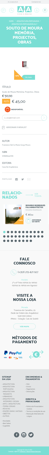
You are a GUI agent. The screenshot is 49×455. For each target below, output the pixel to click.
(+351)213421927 (28, 272)
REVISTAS (6, 409)
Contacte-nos (36, 2)
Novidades (6, 421)
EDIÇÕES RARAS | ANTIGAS (12, 411)
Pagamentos (30, 389)
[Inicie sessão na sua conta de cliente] (36, 10)
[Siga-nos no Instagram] (23, 435)
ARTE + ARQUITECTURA (11, 404)
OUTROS (6, 416)
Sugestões (6, 426)
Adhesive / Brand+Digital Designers (30, 451)
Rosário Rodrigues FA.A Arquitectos (35, 206)
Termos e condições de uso (35, 411)
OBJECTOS (6, 414)
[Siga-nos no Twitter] (31, 435)
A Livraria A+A (13, 2)
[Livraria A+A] (24, 10)
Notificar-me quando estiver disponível (44, 118)
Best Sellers (7, 423)
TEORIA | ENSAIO (9, 406)
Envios (28, 387)
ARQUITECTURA (9, 384)
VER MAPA (24, 326)
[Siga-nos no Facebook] (16, 435)
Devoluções (30, 391)
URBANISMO (7, 396)
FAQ (27, 384)
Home (11, 21)
